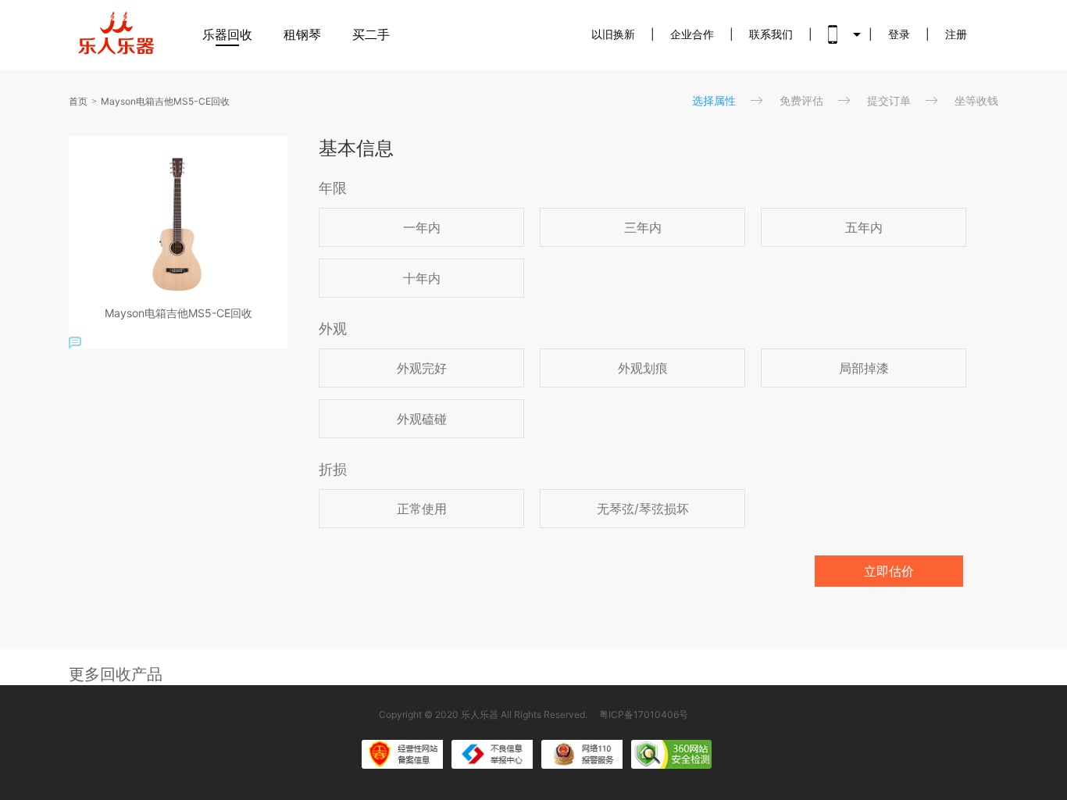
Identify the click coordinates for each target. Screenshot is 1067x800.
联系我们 (771, 34)
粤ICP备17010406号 (643, 714)
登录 (899, 34)
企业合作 (692, 34)
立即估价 (889, 571)
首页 (78, 101)
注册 (956, 34)
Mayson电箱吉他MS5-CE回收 (165, 101)
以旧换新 (613, 34)
